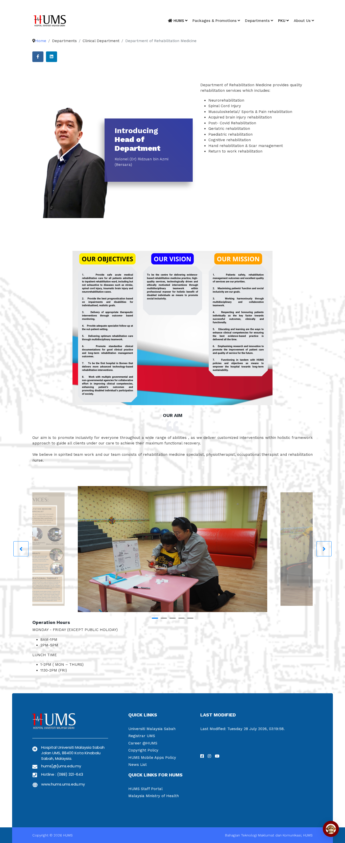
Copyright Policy (143, 750)
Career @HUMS (142, 743)
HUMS (178, 20)
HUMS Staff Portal (145, 789)
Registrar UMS (141, 736)
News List (137, 764)
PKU (281, 20)
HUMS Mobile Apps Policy (152, 757)
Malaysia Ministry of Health (153, 796)
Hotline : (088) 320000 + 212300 (288, 6)
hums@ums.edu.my (243, 6)
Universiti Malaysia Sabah (152, 729)
